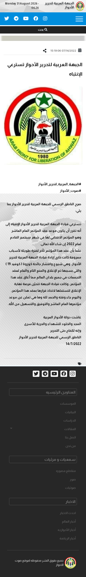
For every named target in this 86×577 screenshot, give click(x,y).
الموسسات (68, 403)
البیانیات (70, 412)
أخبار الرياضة (67, 538)
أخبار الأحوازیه (67, 530)
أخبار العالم (69, 521)
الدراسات (69, 420)
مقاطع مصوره (66, 471)
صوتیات (70, 488)
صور (73, 479)
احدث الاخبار (68, 513)
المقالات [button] (70, 429)
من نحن (70, 446)
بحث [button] (40, 29)
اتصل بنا (70, 437)
